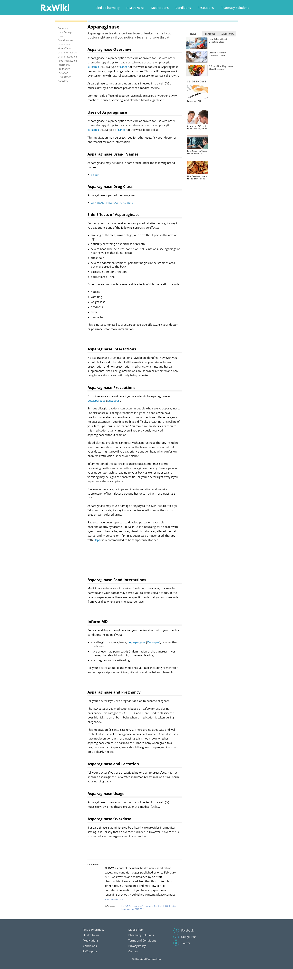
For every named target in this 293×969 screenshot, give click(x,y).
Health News (135, 8)
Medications (160, 8)
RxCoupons (206, 8)
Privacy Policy (137, 946)
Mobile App (135, 930)
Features (210, 33)
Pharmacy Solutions (235, 8)
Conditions (183, 8)
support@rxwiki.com (113, 899)
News (193, 33)
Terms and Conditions (142, 940)
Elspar (95, 175)
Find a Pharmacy (108, 8)
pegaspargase (96, 400)
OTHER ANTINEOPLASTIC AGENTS (112, 203)
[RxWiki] (55, 7)
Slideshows (227, 33)
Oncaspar (113, 400)
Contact (133, 951)
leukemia (93, 67)
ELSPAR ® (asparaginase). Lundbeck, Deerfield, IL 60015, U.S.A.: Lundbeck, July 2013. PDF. (148, 907)
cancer (124, 67)
